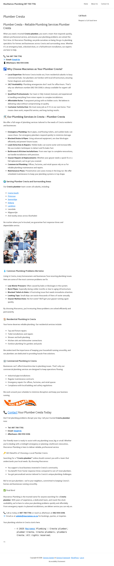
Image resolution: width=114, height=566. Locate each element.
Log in (82, 558)
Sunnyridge (12, 199)
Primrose (11, 196)
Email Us (16, 59)
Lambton (11, 206)
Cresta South (13, 193)
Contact (12, 412)
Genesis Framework (63, 558)
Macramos (30, 528)
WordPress (75, 558)
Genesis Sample (48, 558)
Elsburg (11, 202)
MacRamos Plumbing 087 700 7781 (19, 3)
